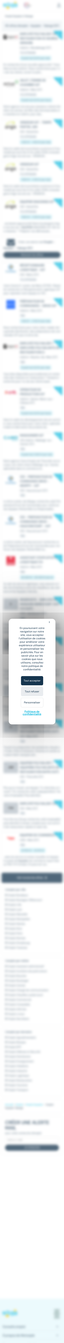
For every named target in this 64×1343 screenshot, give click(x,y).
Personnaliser (32, 702)
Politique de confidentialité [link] (32, 713)
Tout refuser (32, 691)
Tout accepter (32, 680)
